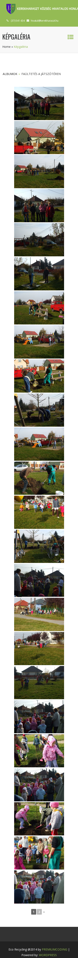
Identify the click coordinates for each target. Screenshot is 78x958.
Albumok (10, 74)
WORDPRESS (48, 955)
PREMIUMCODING (54, 949)
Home (6, 47)
